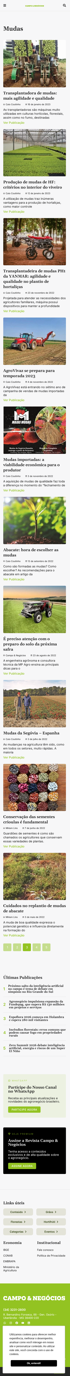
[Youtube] (22, 1323)
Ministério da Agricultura (11, 1268)
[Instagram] (10, 1323)
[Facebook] (16, 1323)
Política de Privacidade (51, 1255)
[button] (4, 6)
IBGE (6, 1249)
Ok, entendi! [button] (34, 1363)
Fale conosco (45, 1249)
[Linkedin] (28, 1323)
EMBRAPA (9, 1261)
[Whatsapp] (4, 1323)
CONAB (8, 1255)
